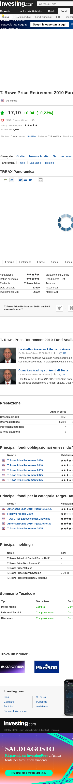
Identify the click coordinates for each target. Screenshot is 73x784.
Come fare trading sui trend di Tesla (43, 370)
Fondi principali (43, 17)
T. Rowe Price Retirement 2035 (25, 470)
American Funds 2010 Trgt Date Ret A (29, 523)
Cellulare (9, 701)
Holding (49, 162)
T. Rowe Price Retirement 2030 (25, 460)
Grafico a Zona (11, 180)
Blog (6, 697)
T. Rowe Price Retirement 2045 (25, 475)
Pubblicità (41, 701)
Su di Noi (41, 697)
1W (25, 179)
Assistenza (42, 706)
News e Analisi (39, 156)
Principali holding (15, 544)
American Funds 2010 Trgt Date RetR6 (29, 509)
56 (64, 374)
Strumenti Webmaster (16, 711)
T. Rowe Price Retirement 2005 (25, 528)
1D (20, 179)
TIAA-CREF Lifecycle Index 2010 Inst (28, 518)
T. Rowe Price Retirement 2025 (25, 480)
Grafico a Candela (6, 180)
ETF (58, 17)
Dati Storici (35, 162)
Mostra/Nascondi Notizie (40, 180)
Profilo (22, 162)
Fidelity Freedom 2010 (20, 513)
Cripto (51, 11)
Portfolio (8, 706)
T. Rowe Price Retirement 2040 (25, 465)
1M (30, 179)
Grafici (21, 156)
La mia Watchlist (32, 11)
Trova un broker (14, 654)
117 (64, 353)
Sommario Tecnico (16, 594)
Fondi (64, 11)
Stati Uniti (31, 136)
